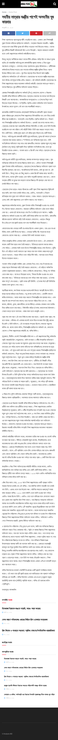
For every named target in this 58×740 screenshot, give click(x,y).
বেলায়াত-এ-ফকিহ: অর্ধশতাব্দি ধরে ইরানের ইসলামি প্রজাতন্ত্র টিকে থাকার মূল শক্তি (29, 694)
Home (4, 12)
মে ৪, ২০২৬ (6, 623)
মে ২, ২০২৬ (6, 634)
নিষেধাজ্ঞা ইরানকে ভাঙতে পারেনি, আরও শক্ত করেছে (21, 608)
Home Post (13, 12)
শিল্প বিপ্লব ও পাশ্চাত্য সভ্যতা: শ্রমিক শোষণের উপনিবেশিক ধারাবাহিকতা (28, 630)
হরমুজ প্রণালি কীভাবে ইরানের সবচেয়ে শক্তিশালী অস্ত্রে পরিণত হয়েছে (25, 685)
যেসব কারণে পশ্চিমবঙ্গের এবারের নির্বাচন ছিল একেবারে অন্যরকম (24, 619)
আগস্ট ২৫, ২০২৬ (7, 612)
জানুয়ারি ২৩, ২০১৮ (7, 28)
